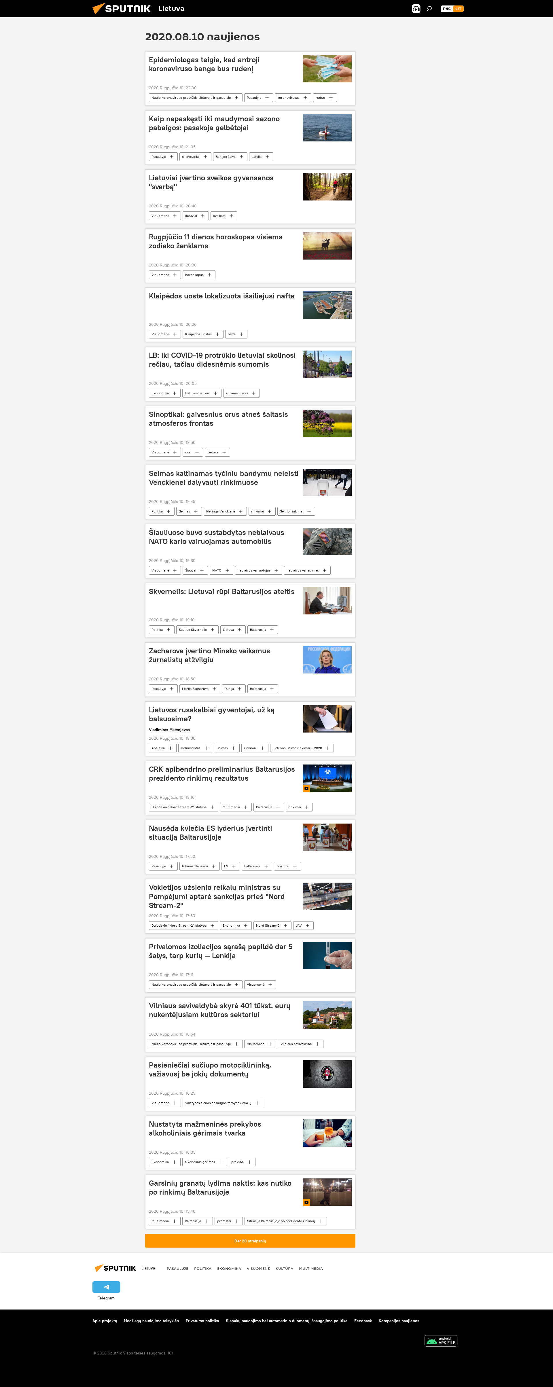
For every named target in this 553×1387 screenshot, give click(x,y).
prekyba (237, 1162)
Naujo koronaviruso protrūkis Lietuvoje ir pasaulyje (191, 97)
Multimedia (231, 807)
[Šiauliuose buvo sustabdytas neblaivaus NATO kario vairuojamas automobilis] (327, 541)
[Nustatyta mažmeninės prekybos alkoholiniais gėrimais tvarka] (327, 1133)
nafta (232, 334)
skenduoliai (191, 156)
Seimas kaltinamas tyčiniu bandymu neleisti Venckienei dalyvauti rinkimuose (224, 478)
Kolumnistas (190, 748)
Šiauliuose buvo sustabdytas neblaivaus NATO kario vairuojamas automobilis (216, 537)
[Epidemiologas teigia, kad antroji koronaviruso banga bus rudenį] (327, 68)
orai (188, 452)
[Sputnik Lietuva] (123, 15)
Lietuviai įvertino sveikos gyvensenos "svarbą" (211, 182)
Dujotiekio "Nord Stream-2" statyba (179, 807)
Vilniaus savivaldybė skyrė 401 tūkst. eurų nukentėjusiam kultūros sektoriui (220, 1010)
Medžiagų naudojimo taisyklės (151, 1320)
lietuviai (191, 215)
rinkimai (257, 511)
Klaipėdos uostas (198, 334)
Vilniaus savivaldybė (296, 1044)
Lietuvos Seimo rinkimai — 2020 (297, 748)
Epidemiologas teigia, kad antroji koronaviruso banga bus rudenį (204, 64)
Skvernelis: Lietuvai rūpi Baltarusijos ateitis (222, 591)
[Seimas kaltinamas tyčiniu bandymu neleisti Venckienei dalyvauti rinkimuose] (327, 482)
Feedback (363, 1320)
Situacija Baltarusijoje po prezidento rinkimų (281, 1221)
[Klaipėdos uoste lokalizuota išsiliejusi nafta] (327, 305)
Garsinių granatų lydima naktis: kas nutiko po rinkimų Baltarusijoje (220, 1187)
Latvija (257, 156)
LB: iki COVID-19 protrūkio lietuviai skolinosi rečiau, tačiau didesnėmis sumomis (222, 360)
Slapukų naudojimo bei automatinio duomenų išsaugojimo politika (286, 1320)
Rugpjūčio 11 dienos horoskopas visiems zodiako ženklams (216, 241)
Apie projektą (104, 1320)
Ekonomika (160, 393)
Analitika (158, 748)
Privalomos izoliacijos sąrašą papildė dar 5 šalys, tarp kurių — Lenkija (221, 951)
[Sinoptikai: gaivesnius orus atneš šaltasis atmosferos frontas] (327, 423)
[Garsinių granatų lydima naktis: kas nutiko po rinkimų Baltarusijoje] (327, 1192)
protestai (224, 1221)
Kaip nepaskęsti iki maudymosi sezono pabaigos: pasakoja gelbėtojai (214, 123)
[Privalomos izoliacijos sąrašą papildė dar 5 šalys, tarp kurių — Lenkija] (327, 955)
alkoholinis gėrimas (200, 1162)
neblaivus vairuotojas (254, 570)
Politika (157, 511)
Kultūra (284, 1268)
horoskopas (194, 275)
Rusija (229, 688)
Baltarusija (258, 629)
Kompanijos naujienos (399, 1320)
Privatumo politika (202, 1320)
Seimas (184, 511)
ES (226, 866)
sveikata (219, 215)
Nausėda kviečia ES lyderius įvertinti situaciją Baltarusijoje (210, 833)
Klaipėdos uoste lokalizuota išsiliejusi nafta (222, 295)
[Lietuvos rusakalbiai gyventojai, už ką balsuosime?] (327, 719)
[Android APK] (441, 1341)
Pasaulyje (254, 97)
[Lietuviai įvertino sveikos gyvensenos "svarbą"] (327, 186)
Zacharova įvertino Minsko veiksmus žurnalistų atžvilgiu (209, 655)
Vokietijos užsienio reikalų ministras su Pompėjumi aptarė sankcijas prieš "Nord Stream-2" (217, 896)
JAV (299, 925)
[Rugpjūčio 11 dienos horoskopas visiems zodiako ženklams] (327, 246)
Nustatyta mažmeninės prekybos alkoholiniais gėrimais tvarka (205, 1128)
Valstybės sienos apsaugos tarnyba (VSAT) (218, 1103)
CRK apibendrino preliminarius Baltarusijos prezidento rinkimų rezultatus (222, 774)
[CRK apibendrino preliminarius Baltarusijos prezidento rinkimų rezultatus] (327, 778)
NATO (216, 570)
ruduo (320, 97)
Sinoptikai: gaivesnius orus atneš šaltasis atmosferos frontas (218, 419)
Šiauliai (190, 570)
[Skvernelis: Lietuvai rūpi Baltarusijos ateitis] (327, 600)
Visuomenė (160, 215)
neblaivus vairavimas (303, 570)
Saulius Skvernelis (193, 629)
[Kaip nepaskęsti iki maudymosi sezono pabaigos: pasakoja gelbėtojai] (327, 127)
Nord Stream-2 (268, 925)
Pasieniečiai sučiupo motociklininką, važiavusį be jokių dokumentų (210, 1069)
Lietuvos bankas (197, 393)
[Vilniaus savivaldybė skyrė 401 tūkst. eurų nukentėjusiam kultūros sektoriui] (327, 1015)
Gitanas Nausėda (195, 866)
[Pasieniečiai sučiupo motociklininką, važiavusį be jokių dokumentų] (327, 1074)
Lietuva (212, 452)
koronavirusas (288, 97)
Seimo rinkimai (291, 511)
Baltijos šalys (226, 156)
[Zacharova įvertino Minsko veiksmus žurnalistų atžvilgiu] (327, 659)
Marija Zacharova (195, 688)
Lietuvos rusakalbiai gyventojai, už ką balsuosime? (212, 714)
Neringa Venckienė (220, 511)
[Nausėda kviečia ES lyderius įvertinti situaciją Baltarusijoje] (327, 837)
